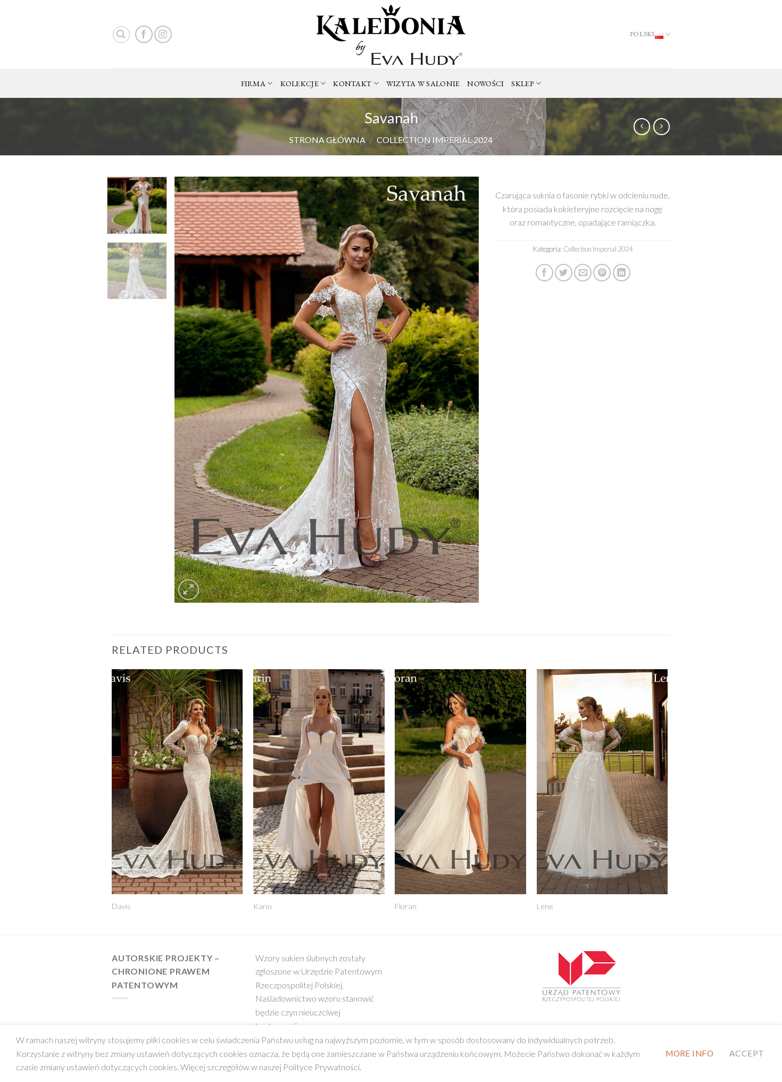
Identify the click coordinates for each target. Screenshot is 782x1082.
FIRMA (253, 83)
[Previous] (194, 389)
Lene (545, 906)
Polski (642, 33)
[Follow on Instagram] (163, 34)
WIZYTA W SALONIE (423, 83)
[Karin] (319, 781)
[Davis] (177, 781)
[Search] (121, 34)
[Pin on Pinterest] (602, 272)
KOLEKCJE (299, 83)
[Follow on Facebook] (144, 34)
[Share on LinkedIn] (621, 272)
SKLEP (522, 83)
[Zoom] (188, 589)
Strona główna (327, 140)
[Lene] (602, 781)
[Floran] (460, 781)
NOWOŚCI (485, 83)
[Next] (459, 389)
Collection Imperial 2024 (435, 140)
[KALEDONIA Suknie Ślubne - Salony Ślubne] (391, 34)
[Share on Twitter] (563, 272)
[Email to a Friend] (583, 272)
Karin (262, 906)
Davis (121, 906)
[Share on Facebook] (544, 272)
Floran (406, 906)
